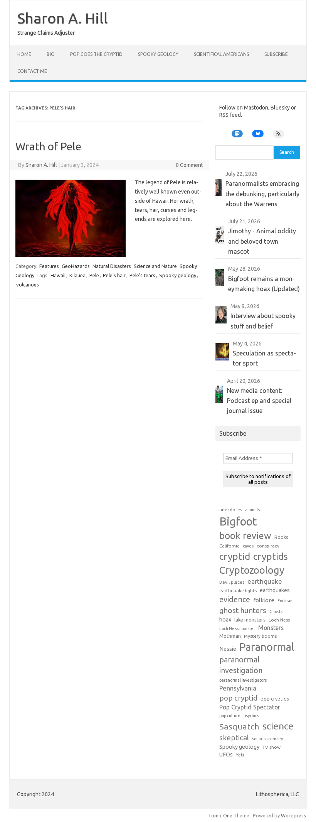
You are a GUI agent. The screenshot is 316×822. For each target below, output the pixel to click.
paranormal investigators (243, 680)
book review (245, 536)
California (229, 545)
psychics (251, 715)
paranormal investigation (240, 665)
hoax (225, 619)
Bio (51, 54)
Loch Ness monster (237, 628)
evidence (234, 599)
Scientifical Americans (221, 54)
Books (281, 537)
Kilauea (77, 275)
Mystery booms (260, 635)
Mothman (230, 636)
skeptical (234, 737)
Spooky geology (177, 275)
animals (252, 509)
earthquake (264, 581)
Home (24, 54)
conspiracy (268, 545)
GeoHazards (76, 266)
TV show (271, 747)
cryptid (234, 556)
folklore (263, 600)
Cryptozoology (251, 570)
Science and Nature (155, 266)
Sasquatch (239, 726)
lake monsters (250, 619)
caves (248, 546)
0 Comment (189, 165)
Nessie (227, 649)
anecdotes (230, 509)
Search (286, 152)
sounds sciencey (267, 738)
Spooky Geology (158, 54)
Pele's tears (142, 275)
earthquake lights (238, 590)
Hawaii (58, 275)
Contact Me (32, 71)
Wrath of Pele (48, 146)
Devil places (231, 581)
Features (49, 266)
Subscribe (276, 54)
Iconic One (220, 815)
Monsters (271, 627)
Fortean (284, 600)
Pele (94, 275)
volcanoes (27, 284)
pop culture (229, 715)
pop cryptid (238, 698)
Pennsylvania (237, 688)
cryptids (270, 556)
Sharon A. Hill (62, 18)
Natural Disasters (111, 266)
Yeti (240, 754)
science (278, 726)
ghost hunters (242, 610)
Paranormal (266, 647)
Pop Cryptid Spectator (249, 707)
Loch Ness (279, 619)
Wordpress (293, 815)
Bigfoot (238, 521)
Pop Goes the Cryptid (96, 54)
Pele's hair (114, 275)
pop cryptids (275, 698)
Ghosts (275, 611)
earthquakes (275, 590)
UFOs (226, 754)
